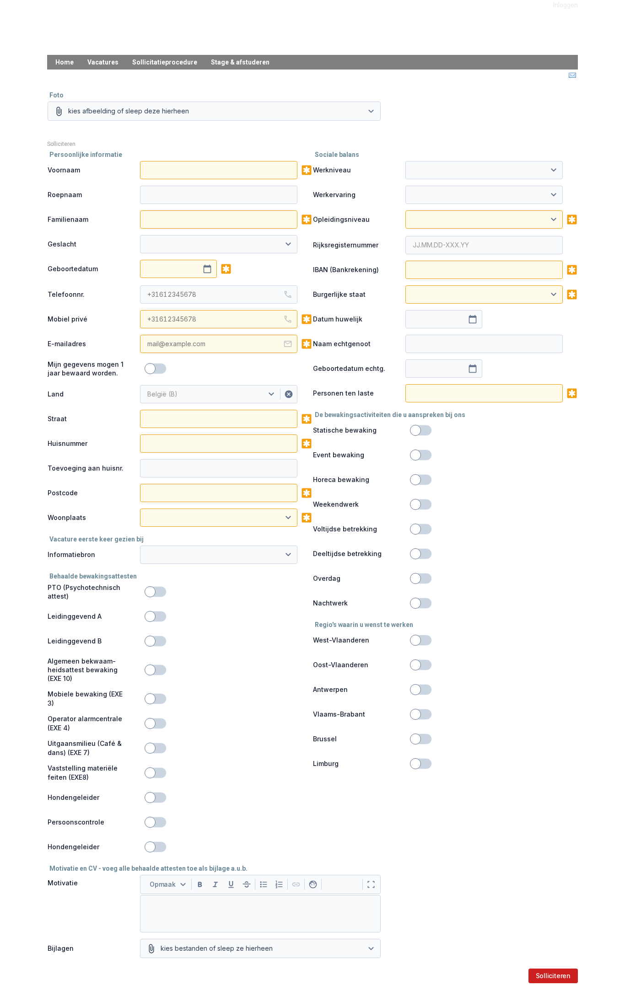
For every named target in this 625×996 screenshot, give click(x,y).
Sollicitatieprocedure (164, 62)
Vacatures (103, 62)
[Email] (571, 75)
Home (64, 62)
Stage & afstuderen (240, 62)
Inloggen (565, 5)
